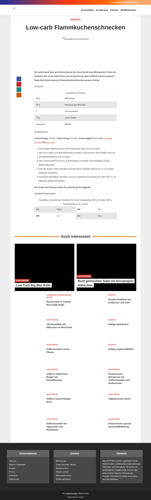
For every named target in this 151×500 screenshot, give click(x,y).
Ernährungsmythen (63, 479)
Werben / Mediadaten (17, 465)
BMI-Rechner (61, 461)
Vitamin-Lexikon (62, 472)
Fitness (114, 10)
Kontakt (12, 468)
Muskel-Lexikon (62, 468)
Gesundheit (87, 10)
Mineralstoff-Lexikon (63, 475)
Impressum (13, 475)
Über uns (12, 461)
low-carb (50, 142)
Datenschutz (14, 479)
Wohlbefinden (128, 10)
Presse (12, 472)
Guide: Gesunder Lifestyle (66, 465)
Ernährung (102, 10)
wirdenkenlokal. (120, 2)
